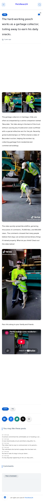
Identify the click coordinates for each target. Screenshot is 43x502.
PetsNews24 (21, 4)
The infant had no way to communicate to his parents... (20, 445)
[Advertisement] (21, 70)
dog (5, 14)
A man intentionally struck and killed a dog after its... (19, 441)
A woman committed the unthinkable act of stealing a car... (21, 437)
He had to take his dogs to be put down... (15, 453)
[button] (11, 419)
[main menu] (3, 4)
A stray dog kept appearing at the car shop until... (18, 458)
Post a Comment (11, 476)
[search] (39, 4)
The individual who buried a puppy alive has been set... (19, 449)
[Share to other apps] (29, 419)
